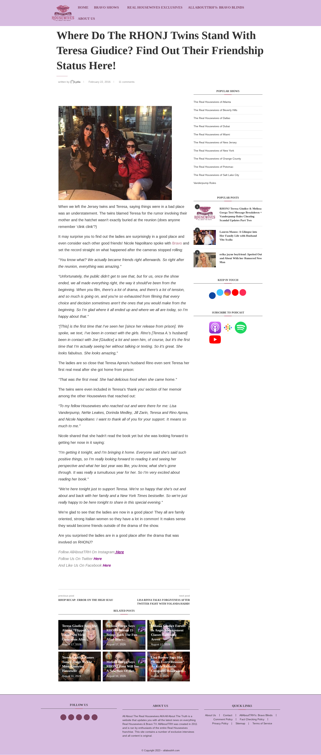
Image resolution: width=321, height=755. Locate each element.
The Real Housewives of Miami (212, 134)
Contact (227, 715)
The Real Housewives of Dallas (212, 118)
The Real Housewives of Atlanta (212, 101)
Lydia (77, 81)
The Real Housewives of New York (214, 150)
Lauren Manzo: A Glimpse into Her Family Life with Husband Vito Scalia (238, 235)
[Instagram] (79, 717)
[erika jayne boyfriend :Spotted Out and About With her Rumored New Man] (205, 259)
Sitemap (240, 723)
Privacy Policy (220, 723)
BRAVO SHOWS (106, 7)
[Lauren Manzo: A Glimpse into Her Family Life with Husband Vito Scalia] (205, 237)
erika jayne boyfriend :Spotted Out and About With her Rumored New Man (241, 258)
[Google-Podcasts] (228, 323)
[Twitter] (71, 717)
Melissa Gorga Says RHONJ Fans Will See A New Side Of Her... (122, 666)
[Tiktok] (87, 717)
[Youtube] (215, 335)
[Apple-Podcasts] (215, 323)
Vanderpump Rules (205, 182)
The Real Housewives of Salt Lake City (216, 174)
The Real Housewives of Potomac (213, 166)
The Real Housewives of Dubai (212, 126)
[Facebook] (63, 717)
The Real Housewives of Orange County (217, 158)
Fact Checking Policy (252, 719)
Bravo (177, 243)
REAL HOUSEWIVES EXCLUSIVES (154, 7)
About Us (86, 18)
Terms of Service (262, 723)
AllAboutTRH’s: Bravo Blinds (216, 7)
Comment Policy (223, 719)
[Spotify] (241, 323)
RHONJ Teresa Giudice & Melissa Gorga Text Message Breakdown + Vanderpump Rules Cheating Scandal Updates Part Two (241, 214)
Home (83, 7)
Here (120, 552)
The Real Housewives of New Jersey (215, 142)
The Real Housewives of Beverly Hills (215, 110)
